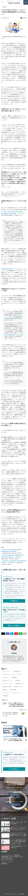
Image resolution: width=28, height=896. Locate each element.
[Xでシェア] (3, 633)
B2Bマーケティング (7, 680)
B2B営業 (18, 680)
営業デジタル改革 (7, 686)
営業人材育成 (13, 689)
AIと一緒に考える (14, 769)
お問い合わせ (14, 794)
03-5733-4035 (15, 785)
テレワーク (5, 677)
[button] (25, 633)
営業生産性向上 (17, 671)
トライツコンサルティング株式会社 (16, 894)
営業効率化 (14, 677)
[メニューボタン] (2, 2)
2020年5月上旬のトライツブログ (11, 269)
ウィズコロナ (6, 692)
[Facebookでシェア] (7, 633)
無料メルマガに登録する (14, 625)
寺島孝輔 (25, 17)
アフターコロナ (16, 692)
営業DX (5, 689)
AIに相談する (14, 601)
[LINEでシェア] (20, 633)
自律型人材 (5, 695)
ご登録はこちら (14, 804)
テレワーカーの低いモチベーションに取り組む (13, 334)
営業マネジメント (19, 686)
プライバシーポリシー (7, 862)
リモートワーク (6, 671)
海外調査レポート (20, 683)
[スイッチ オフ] (26, 2)
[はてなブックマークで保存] (12, 633)
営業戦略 (4, 6)
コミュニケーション (7, 683)
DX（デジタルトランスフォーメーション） (12, 674)
